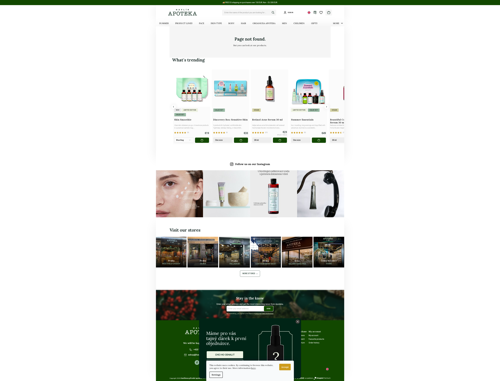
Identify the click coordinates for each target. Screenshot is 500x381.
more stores (248, 273)
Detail (202, 140)
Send (269, 309)
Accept (285, 367)
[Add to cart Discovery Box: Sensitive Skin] (241, 140)
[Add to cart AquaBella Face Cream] (163, 140)
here (253, 368)
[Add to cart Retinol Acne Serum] (280, 140)
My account (313, 335)
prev (174, 107)
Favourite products (316, 339)
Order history (314, 343)
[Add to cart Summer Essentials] (319, 140)
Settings (216, 374)
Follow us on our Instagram (252, 164)
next (326, 107)
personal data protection (264, 313)
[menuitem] (164, 23)
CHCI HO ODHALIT (225, 354)
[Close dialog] (297, 321)
